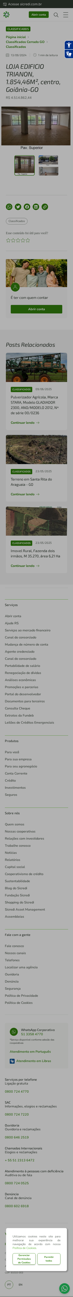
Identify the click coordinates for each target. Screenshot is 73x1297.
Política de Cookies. (25, 1248)
